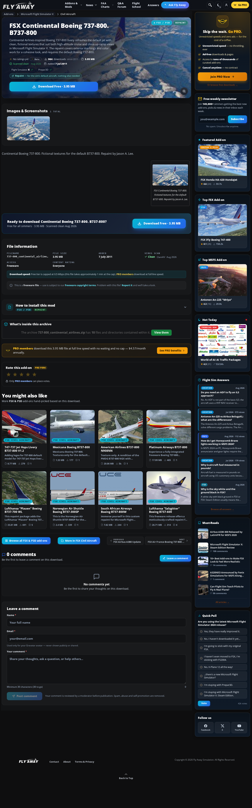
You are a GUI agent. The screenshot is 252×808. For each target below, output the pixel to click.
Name (11, 615)
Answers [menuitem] (153, 5)
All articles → (222, 602)
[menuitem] (175, 5)
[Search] (210, 5)
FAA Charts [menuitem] (105, 4)
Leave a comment (177, 558)
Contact (54, 761)
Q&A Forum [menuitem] (122, 4)
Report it (127, 285)
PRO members (124, 274)
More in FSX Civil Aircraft (81, 540)
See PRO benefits (170, 350)
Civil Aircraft (68, 14)
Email (11, 631)
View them (161, 332)
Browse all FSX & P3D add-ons (28, 540)
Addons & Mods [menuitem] (71, 4)
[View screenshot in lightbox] (184, 91)
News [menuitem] (89, 5)
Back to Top (126, 778)
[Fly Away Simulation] (19, 5)
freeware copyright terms (80, 285)
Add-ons (8, 14)
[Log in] (226, 5)
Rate (36, 59)
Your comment (17, 651)
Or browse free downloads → (222, 84)
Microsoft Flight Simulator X (37, 14)
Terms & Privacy (84, 761)
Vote (204, 703)
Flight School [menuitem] (136, 4)
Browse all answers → (222, 509)
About (67, 761)
